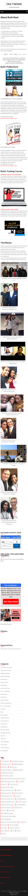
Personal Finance (5, 721)
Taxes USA (3, 738)
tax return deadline (13, 825)
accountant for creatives (18, 761)
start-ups (4, 810)
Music (2, 712)
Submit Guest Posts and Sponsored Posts (11, 648)
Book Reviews (4, 679)
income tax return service (8, 790)
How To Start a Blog (5, 706)
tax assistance (22, 822)
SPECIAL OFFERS (5, 729)
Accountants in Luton (6, 670)
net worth (17, 796)
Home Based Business (6, 703)
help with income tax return (8, 781)
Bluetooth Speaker (5, 676)
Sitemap (3, 883)
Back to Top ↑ (14, 894)
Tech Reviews (4, 744)
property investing (6, 807)
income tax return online (7, 787)
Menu (2, 11)
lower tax (18, 790)
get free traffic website (7, 775)
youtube (4, 833)
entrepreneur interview (7, 772)
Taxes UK (3, 735)
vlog (13, 830)
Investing (3, 709)
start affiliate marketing (7, 813)
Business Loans (4, 682)
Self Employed (4, 726)
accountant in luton (6, 764)
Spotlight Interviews (6, 732)
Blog (2, 860)
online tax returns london (8, 804)
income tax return (13, 784)
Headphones (4, 697)
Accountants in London (6, 667)
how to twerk (20, 781)
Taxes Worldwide (5, 741)
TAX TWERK (14, 4)
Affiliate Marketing (5, 673)
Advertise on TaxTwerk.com (7, 866)
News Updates (4, 715)
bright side (4, 767)
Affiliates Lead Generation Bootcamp (11, 174)
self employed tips (17, 807)
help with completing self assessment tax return (13, 778)
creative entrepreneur (7, 770)
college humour (13, 767)
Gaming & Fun (4, 694)
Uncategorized (4, 750)
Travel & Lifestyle (5, 747)
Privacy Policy (4, 872)
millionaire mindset (18, 793)
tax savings (4, 827)
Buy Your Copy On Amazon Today (9, 118)
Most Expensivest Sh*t (7, 796)
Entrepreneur (4, 685)
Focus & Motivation (5, 691)
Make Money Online (6, 793)
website (19, 830)
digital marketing (19, 770)
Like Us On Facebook (6, 849)
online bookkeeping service (8, 801)
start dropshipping (6, 819)
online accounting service (8, 799)
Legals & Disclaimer (5, 877)
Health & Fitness (5, 700)
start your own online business (9, 822)
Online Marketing (5, 718)
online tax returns (21, 801)
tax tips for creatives (14, 827)
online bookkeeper (20, 799)
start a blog (11, 810)
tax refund (4, 825)
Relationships (4, 724)
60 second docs (5, 761)
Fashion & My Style (5, 688)
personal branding (20, 804)
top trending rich (6, 830)
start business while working (8, 816)
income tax (4, 784)
